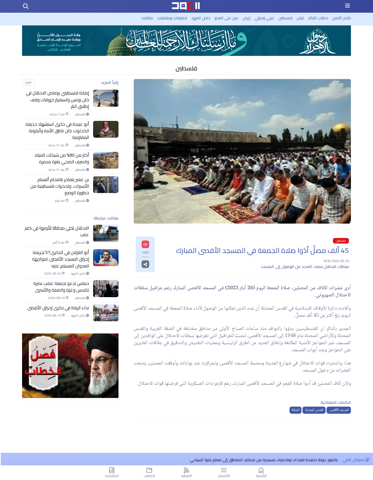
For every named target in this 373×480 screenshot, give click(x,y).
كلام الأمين (341, 18)
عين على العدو (226, 18)
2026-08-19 (53, 315)
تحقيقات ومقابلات (172, 18)
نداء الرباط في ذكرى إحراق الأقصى (58, 308)
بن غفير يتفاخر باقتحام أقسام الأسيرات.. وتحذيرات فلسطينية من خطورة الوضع (59, 186)
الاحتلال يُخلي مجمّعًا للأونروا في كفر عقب (57, 231)
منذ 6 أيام (59, 242)
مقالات (147, 18)
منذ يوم (60, 200)
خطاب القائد (318, 18)
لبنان (300, 18)
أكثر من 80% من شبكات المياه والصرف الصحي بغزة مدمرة (62, 158)
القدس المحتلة (314, 410)
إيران (246, 18)
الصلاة (295, 410)
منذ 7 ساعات (57, 114)
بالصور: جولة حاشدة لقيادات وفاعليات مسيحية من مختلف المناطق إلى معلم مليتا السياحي (264, 459)
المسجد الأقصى (339, 410)
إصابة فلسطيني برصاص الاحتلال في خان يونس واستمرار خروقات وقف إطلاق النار (57, 100)
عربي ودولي (264, 18)
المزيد (28, 82)
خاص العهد (200, 18)
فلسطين (285, 18)
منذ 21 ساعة (56, 145)
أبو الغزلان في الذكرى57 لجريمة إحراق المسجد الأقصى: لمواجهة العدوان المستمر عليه (60, 259)
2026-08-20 (53, 273)
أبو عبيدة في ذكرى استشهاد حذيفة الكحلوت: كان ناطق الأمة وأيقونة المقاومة (57, 131)
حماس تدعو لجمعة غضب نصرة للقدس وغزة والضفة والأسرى (61, 287)
